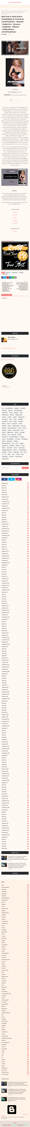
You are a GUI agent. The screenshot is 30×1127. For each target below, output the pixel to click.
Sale (13, 443)
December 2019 (15, 664)
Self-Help (21, 443)
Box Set (10, 412)
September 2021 (15, 617)
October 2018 (15, 696)
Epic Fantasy (4, 421)
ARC (3, 408)
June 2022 (15, 596)
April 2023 (15, 574)
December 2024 (15, 528)
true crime (11, 456)
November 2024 (15, 531)
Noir (8, 434)
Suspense (18, 445)
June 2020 (15, 651)
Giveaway (21, 272)
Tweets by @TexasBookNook (8, 348)
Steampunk (11, 445)
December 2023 (15, 556)
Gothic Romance (15, 425)
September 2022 (15, 590)
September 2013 (15, 834)
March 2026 (15, 494)
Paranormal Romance (13, 436)
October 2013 (15, 832)
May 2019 (15, 680)
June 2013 (15, 841)
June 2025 (15, 515)
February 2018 (15, 714)
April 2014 (15, 819)
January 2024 (15, 553)
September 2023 (15, 562)
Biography (4, 410)
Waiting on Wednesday (7, 450)
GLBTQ (20, 423)
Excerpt (14, 421)
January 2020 (15, 662)
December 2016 (15, 746)
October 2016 (15, 751)
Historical (4, 428)
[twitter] (11, 479)
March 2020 (15, 658)
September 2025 (15, 508)
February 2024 (15, 551)
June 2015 (15, 787)
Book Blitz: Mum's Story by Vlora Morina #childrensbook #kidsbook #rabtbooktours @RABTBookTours (17, 1099)
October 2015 (15, 778)
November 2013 (15, 830)
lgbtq (22, 454)
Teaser (22, 445)
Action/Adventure (9, 408)
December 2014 (15, 800)
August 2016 (15, 755)
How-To (19, 428)
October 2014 (15, 805)
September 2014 (15, 807)
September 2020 (15, 644)
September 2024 (15, 535)
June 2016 (15, 760)
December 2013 (15, 828)
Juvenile (9, 430)
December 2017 (15, 719)
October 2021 (15, 614)
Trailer (15, 447)
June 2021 (15, 624)
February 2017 (15, 741)
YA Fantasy (4, 452)
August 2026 (15, 483)
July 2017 (15, 730)
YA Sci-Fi (10, 452)
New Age (4, 434)
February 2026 (15, 497)
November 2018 (15, 694)
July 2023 (15, 567)
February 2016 (15, 769)
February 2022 (15, 605)
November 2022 (15, 585)
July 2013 (15, 839)
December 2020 (15, 637)
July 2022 (15, 594)
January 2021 (15, 635)
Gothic (9, 425)
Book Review (14, 272)
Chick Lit (12, 414)
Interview (4, 430)
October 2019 (15, 669)
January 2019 (15, 689)
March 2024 (15, 549)
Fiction (8, 423)
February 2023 (15, 578)
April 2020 (15, 655)
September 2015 (15, 780)
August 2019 (15, 673)
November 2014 (15, 803)
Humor (24, 428)
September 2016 (15, 753)
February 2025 (15, 524)
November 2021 (15, 612)
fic (5, 454)
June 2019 (15, 678)
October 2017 (15, 723)
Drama (15, 419)
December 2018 (15, 692)
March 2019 (15, 685)
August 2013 (15, 837)
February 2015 (15, 796)
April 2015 (15, 791)
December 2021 (15, 610)
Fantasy (3, 423)
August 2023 (15, 565)
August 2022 (15, 592)
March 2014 (15, 821)
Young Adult (16, 452)
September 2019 (15, 671)
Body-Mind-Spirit (18, 410)
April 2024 (15, 546)
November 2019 (15, 667)
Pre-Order (17, 439)
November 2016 (15, 748)
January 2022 (15, 608)
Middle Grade (10, 432)
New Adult (22, 432)
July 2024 (15, 540)
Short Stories (5, 445)
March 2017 (15, 739)
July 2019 (15, 676)
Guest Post (23, 425)
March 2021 (15, 630)
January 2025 (15, 526)
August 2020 (15, 646)
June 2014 (15, 814)
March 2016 (15, 766)
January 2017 (15, 744)
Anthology (17, 408)
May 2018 (15, 707)
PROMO (19, 434)
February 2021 (15, 633)
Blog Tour (8, 272)
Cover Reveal (5, 419)
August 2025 (15, 510)
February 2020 (15, 660)
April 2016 (15, 764)
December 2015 (15, 773)
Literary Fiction (16, 430)
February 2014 (15, 823)
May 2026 (15, 490)
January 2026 (15, 499)
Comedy (14, 417)
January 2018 (15, 717)
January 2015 (15, 798)
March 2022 (15, 603)
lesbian (18, 454)
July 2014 (15, 812)
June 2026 (15, 487)
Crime (10, 419)
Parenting (22, 436)
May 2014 (15, 816)
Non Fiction (7, 10)
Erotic (10, 421)
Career (21, 412)
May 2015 (15, 789)
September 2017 (15, 726)
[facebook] (4, 479)
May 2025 (15, 517)
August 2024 (15, 537)
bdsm (21, 452)
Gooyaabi (26, 1125)
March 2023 (15, 576)
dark (25, 452)
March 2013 (15, 848)
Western (15, 450)
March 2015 (15, 794)
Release (3, 441)
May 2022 (15, 599)
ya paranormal (5, 458)
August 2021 (15, 619)
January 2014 (15, 825)
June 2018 (15, 705)
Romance (16, 441)
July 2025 (15, 512)
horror (13, 454)
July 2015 (15, 785)
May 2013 (15, 843)
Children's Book (18, 414)
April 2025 (15, 519)
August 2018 (15, 701)
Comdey (9, 417)
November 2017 (15, 721)
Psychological (24, 439)
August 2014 (15, 809)
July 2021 (15, 621)
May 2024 (15, 544)
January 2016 (15, 771)
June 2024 (15, 542)
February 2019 (15, 687)
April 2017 (15, 737)
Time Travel (9, 447)
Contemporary (21, 417)
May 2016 (15, 762)
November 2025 (15, 503)
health (9, 454)
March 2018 (15, 712)
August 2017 (15, 728)
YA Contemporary (22, 450)
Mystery (16, 432)
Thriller (3, 447)
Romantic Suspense (6, 443)
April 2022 (15, 601)
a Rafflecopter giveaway (7, 240)
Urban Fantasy (22, 447)
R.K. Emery (4, 34)
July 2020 (15, 648)
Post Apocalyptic (10, 439)
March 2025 (15, 522)
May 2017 (15, 735)
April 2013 (15, 846)
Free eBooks (14, 423)
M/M (22, 430)
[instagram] (18, 479)
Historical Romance (12, 428)
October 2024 (15, 533)
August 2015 (15, 782)
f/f (2, 454)
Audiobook (23, 408)
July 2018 (15, 703)
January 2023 (15, 580)
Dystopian (20, 419)
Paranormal (4, 436)
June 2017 (15, 732)
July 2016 (15, 757)
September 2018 (15, 698)
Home (2, 10)
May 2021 (15, 626)
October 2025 (15, 506)
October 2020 (15, 642)
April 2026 (15, 492)
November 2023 (15, 558)
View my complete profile (13, 339)
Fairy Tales (20, 421)
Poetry (3, 439)
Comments (6, 387)
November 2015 (15, 775)
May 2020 (15, 653)
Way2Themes (14, 1125)
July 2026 (15, 485)
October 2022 (15, 587)
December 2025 (15, 501)
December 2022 (15, 583)
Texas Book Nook (15, 2)
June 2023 (15, 569)
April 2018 (15, 710)
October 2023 (15, 560)
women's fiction (18, 456)
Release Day (9, 441)
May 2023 (15, 571)
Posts (4, 385)
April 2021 (15, 628)
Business (16, 412)
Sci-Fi (16, 443)
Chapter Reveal (5, 414)
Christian (4, 417)
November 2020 (15, 639)
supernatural (4, 456)
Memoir (4, 432)
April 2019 (15, 682)
